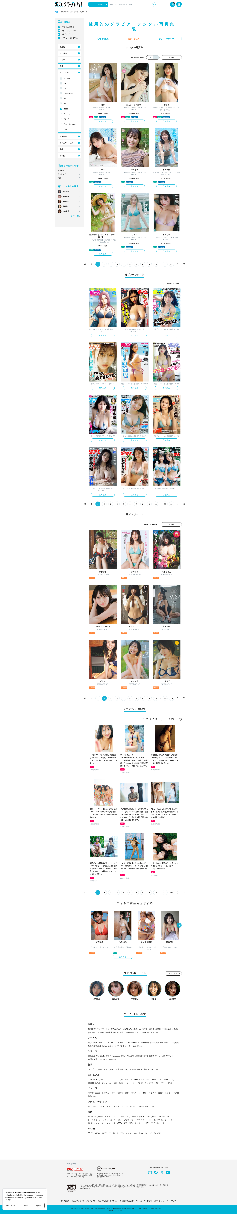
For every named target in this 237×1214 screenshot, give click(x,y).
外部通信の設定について (129, 1201)
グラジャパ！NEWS (70, 38)
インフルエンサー (164, 1120)
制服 (109, 1069)
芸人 (129, 1123)
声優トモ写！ (93, 1059)
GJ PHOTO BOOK (132, 1042)
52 (165, 504)
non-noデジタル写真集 (169, 1042)
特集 (59, 178)
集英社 (158, 1029)
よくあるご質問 (146, 1201)
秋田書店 (92, 1029)
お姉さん (109, 1093)
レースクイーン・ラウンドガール (105, 1120)
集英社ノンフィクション (118, 1046)
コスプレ (95, 1069)
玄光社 (145, 1029)
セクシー (173, 1093)
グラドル (96, 1116)
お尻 (65, 88)
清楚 (93, 1096)
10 (156, 264)
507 (171, 698)
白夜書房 (130, 1032)
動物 (144, 1133)
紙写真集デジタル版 (96, 1056)
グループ (118, 1106)
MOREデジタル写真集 (150, 1042)
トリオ (105, 1106)
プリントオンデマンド (164, 1056)
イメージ (63, 136)
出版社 (62, 47)
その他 (62, 156)
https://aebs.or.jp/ (85, 1188)
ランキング (62, 174)
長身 (65, 103)
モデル (138, 1116)
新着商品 (61, 170)
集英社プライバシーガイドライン (84, 1201)
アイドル (112, 1116)
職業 (61, 149)
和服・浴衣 (152, 1069)
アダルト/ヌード (158, 1123)
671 (165, 893)
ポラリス (104, 1059)
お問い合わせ (159, 1201)
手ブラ (94, 1133)
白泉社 (122, 1032)
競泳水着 (122, 1069)
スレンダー (67, 78)
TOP (56, 12)
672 (171, 893)
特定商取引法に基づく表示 (108, 1201)
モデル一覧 (75, 216)
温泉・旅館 (147, 1106)
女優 (125, 1116)
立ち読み (103, 121)
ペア (93, 1106)
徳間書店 (108, 1032)
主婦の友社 (166, 1029)
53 (171, 504)
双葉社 (137, 1032)
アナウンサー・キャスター (138, 1120)
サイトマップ (171, 1201)
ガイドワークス (103, 1029)
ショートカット (68, 93)
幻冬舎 (151, 1029)
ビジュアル (64, 72)
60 (165, 264)
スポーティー (68, 119)
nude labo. (113, 1059)
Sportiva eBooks (136, 1046)
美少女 (94, 1093)
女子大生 (164, 1116)
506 (165, 698)
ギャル (66, 129)
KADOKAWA (115, 1029)
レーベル (63, 53)
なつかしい (139, 1093)
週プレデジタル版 (69, 31)
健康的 (66, 109)
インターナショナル (70, 124)
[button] (179, 925)
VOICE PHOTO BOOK (144, 1056)
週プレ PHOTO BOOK (97, 1042)
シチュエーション (67, 143)
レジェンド (114, 1123)
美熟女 (123, 1093)
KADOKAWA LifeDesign (131, 1029)
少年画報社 (92, 1032)
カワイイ (156, 1093)
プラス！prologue (113, 1056)
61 (171, 264)
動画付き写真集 (127, 1056)
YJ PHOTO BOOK (115, 1042)
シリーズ (63, 60)
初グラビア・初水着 (113, 1133)
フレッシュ (67, 114)
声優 (151, 1116)
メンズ (132, 1133)
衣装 (61, 66)
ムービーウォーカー (149, 1032)
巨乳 (65, 83)
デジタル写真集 (68, 27)
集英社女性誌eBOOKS (97, 1046)
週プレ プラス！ (68, 34)
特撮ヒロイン (96, 1123)
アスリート (142, 1123)
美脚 (65, 98)
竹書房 (101, 1032)
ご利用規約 (65, 1201)
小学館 (175, 1029)
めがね (136, 1069)
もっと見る (173, 973)
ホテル (132, 1106)
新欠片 (116, 1032)
